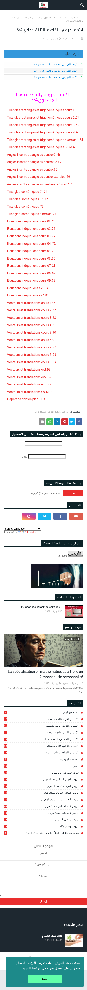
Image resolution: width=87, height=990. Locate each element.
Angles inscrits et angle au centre (30, 169)
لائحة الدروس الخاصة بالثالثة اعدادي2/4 (55, 70)
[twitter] (44, 516)
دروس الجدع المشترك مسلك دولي (41, 799)
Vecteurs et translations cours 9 (29, 362)
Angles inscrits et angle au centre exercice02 (38, 184)
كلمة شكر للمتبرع (52, 935)
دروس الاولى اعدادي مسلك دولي (41, 779)
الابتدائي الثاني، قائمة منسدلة (41, 732)
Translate (32, 532)
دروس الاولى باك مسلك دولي (41, 786)
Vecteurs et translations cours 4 (29, 325)
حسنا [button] (45, 978)
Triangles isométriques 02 (25, 199)
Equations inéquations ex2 (25, 295)
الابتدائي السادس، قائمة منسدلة (41, 752)
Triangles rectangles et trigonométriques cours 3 (41, 125)
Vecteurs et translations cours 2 (29, 310)
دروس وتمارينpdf (41, 826)
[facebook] (60, 516)
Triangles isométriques (23, 206)
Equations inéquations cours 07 (29, 265)
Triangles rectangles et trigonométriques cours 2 (41, 117)
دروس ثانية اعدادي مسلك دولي (41, 806)
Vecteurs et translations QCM (28, 392)
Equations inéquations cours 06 (29, 258)
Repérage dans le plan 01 (24, 399)
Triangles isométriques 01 (24, 191)
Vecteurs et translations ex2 (26, 377)
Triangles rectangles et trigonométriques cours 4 (41, 132)
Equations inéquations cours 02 (29, 228)
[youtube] (76, 516)
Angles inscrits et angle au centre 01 (31, 154)
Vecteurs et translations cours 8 (29, 354)
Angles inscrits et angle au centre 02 (32, 162)
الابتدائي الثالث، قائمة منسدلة (41, 725)
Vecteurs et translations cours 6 (29, 340)
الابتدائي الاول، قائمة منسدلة (41, 719)
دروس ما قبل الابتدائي (41, 819)
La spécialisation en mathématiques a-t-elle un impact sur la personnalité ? (45, 674)
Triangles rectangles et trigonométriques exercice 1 (42, 140)
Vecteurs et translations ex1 (26, 369)
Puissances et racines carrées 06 (41, 606)
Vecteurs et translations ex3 (26, 384)
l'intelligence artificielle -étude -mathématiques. (42, 832)
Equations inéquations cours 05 (29, 251)
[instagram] (29, 516)
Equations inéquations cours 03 (29, 236)
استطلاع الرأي (42, 712)
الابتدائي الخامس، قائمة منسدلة (41, 739)
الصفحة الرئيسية (74, 17)
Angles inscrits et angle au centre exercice (36, 177)
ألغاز (41, 765)
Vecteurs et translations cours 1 (29, 303)
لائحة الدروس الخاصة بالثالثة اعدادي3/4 (55, 64)
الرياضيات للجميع (71, 38)
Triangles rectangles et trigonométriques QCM (39, 147)
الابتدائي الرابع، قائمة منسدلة (41, 745)
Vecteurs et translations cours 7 (29, 347)
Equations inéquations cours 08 (29, 273)
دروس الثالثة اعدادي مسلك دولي (48, 17)
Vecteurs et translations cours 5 (29, 332)
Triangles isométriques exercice (29, 214)
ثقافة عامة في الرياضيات (41, 772)
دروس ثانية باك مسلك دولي (41, 813)
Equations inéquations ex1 (25, 288)
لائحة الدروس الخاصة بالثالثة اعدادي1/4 (55, 77)
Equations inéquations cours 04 (29, 243)
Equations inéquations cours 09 (29, 280)
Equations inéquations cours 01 (28, 221)
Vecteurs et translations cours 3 (29, 317)
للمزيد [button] (27, 968)
